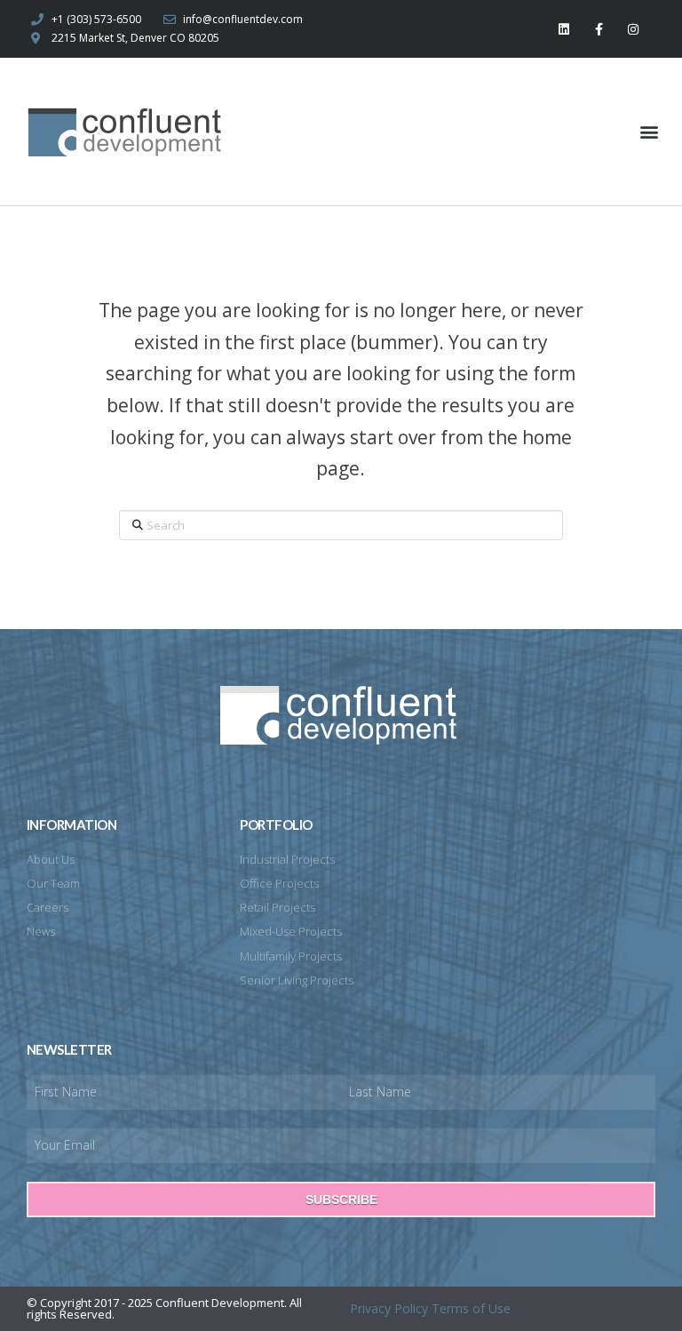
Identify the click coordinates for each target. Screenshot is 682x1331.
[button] (649, 132)
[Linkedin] (563, 29)
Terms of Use (471, 1308)
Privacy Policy (389, 1308)
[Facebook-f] (599, 29)
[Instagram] (633, 29)
